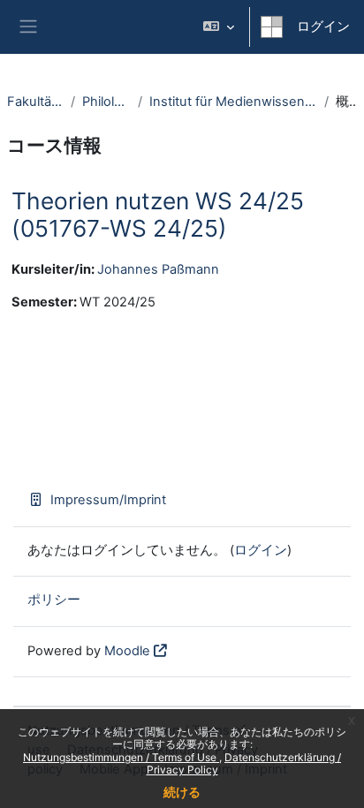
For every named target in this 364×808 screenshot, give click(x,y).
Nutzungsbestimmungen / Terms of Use (121, 757)
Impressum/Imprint (108, 500)
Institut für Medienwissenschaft (232, 101)
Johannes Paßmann (158, 269)
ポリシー (53, 600)
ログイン (323, 26)
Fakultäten (35, 101)
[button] (219, 27)
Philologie (107, 101)
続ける (182, 791)
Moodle (127, 651)
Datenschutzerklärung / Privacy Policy (244, 763)
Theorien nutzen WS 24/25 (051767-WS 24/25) (157, 215)
